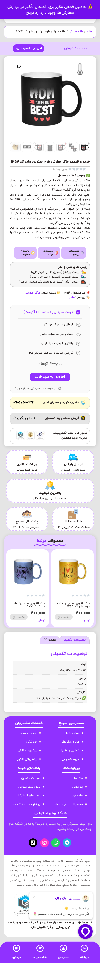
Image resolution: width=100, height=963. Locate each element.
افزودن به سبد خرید (28, 48)
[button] (18, 67)
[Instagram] (44, 842)
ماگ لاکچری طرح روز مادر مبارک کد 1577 (28, 605)
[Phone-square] (33, 842)
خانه (89, 31)
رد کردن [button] (32, 12)
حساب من (63, 957)
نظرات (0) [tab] (49, 640)
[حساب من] (63, 948)
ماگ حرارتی (76, 31)
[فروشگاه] (84, 948)
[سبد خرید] (16, 948)
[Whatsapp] (55, 842)
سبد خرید (16, 957)
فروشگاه (84, 957)
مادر (72, 297)
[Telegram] (67, 842)
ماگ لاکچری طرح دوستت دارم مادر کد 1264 (73, 605)
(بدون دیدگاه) (60, 169)
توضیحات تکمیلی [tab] (74, 640)
